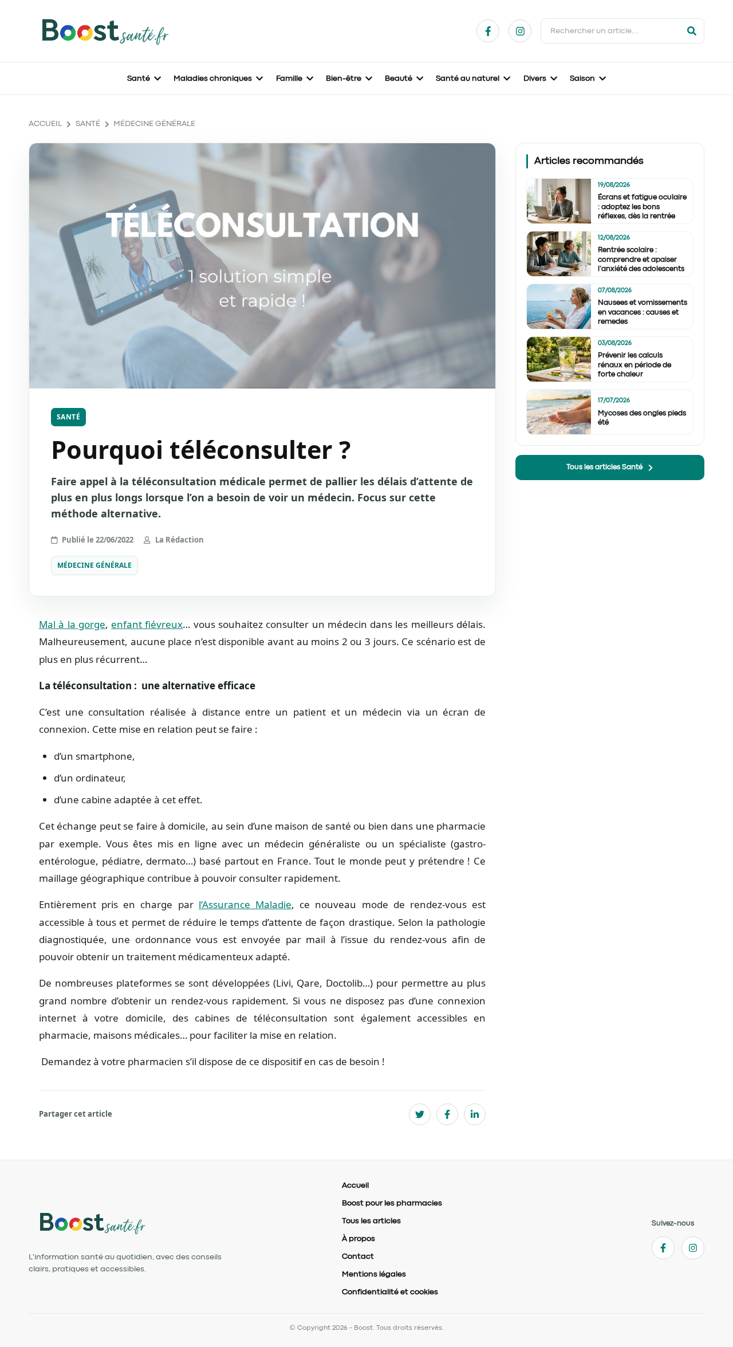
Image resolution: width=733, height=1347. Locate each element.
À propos (358, 1238)
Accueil (45, 123)
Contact (358, 1256)
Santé (138, 78)
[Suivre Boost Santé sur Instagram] (520, 30)
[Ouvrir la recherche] (692, 31)
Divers (534, 78)
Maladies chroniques (213, 78)
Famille (289, 78)
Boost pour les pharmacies (392, 1203)
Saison (582, 78)
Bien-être (343, 78)
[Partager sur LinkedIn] (475, 1114)
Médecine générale (154, 123)
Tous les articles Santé (604, 467)
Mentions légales (374, 1274)
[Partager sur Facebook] (447, 1114)
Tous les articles (371, 1221)
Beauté (398, 78)
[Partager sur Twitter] (420, 1114)
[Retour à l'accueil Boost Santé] (104, 30)
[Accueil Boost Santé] (175, 1222)
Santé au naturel (467, 78)
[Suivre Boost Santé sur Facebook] (487, 30)
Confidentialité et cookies (390, 1292)
